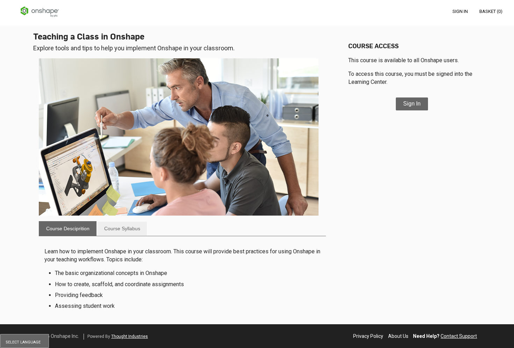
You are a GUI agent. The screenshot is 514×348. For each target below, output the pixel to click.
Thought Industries (129, 336)
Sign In (412, 104)
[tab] (68, 228)
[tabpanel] (182, 279)
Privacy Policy (368, 336)
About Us (398, 336)
